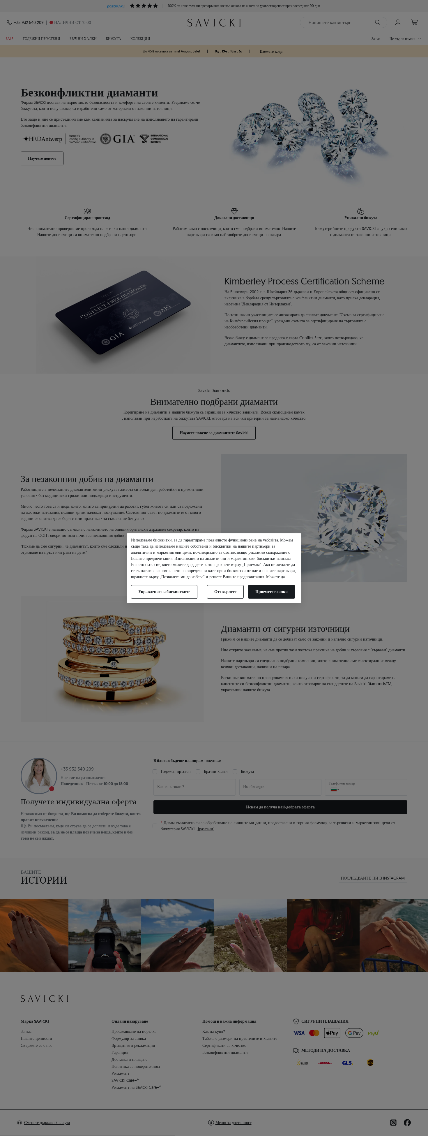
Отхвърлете (225, 591)
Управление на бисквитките (164, 591)
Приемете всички (271, 591)
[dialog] (214, 568)
